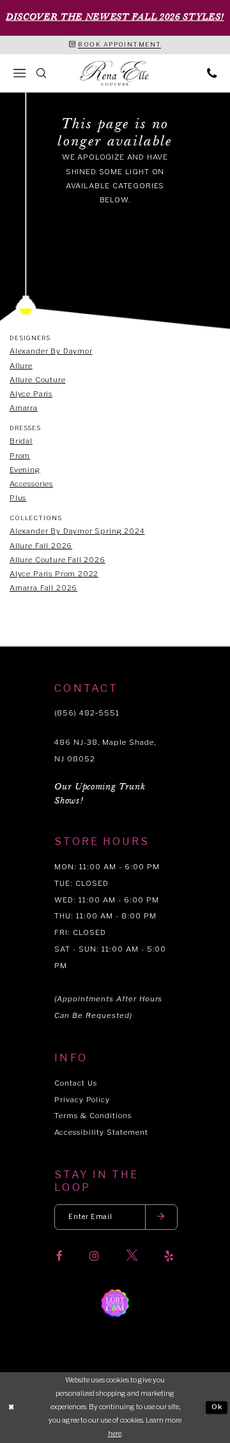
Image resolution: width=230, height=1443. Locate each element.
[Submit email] (161, 1216)
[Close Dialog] (11, 1407)
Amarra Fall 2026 (43, 587)
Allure (21, 365)
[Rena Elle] (114, 73)
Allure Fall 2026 (41, 545)
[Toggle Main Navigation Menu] (19, 73)
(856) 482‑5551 (86, 712)
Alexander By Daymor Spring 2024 (77, 531)
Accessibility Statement (101, 1132)
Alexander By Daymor (51, 351)
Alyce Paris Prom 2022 (54, 573)
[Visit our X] (131, 1256)
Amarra (24, 407)
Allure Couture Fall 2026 (57, 559)
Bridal (21, 441)
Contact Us (75, 1083)
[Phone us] (211, 73)
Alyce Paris (31, 393)
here (114, 1434)
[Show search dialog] (41, 73)
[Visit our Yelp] (169, 1256)
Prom (20, 455)
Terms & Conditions (92, 1115)
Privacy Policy (81, 1099)
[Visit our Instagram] (94, 1256)
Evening (25, 469)
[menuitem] (19, 73)
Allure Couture (38, 379)
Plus (18, 497)
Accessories (31, 483)
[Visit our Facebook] (59, 1256)
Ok (217, 1407)
